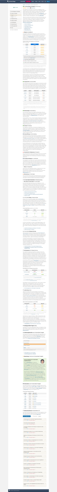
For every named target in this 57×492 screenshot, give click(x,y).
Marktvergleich (26, 369)
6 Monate (27, 47)
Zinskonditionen (29, 362)
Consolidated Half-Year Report (29, 279)
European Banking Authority (37, 277)
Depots (36, 1)
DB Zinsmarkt (29, 138)
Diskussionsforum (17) (27, 30)
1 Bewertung (38, 336)
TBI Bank (35, 399)
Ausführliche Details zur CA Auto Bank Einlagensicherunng (32, 246)
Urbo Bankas (35, 394)
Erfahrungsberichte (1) (27, 26)
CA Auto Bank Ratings (34, 220)
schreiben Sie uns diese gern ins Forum (34, 338)
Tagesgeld (23, 1)
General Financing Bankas (37, 404)
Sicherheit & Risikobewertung (27, 22)
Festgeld (28, 1)
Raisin (33, 138)
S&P (26, 211)
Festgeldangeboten (31, 36)
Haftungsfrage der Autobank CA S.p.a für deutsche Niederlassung (33, 431)
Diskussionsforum (16, 24)
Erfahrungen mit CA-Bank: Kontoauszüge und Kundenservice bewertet (34, 443)
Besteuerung (26, 389)
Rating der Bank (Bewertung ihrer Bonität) (30, 191)
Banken (33, 1)
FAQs (16, 27)
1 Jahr (27, 49)
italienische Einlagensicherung (31, 375)
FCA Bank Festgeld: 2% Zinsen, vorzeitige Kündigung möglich (33, 479)
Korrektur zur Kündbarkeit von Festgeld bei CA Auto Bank (32, 463)
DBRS (33, 205)
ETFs (39, 1)
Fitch (44, 204)
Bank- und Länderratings (39, 377)
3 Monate (27, 45)
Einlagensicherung (14, 18)
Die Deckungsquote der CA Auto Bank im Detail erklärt (32, 288)
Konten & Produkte (16, 13)
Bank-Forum (38, 414)
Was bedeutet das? (35, 272)
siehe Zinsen (41, 15)
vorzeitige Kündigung (26, 130)
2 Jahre (27, 52)
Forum (42, 1)
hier (32, 286)
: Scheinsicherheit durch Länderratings (32, 323)
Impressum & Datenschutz (16, 490)
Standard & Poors (25, 205)
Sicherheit (40, 388)
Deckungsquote (13, 22)
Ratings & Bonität (14, 20)
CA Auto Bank (28, 4)
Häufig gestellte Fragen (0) (28, 27)
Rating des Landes (27, 195)
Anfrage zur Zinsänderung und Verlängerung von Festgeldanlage (33, 472)
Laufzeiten (28, 365)
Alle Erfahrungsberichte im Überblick (30, 353)
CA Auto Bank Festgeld (32, 420)
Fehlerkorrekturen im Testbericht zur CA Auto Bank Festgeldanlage (33, 447)
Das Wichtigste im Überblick (15, 11)
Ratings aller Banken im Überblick (29, 229)
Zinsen (37, 388)
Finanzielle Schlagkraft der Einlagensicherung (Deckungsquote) (33, 194)
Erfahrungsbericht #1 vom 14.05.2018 (29, 352)
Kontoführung (41, 13)
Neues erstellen (26, 416)
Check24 (25, 138)
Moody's (29, 205)
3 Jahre (27, 54)
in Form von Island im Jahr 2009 (30, 295)
